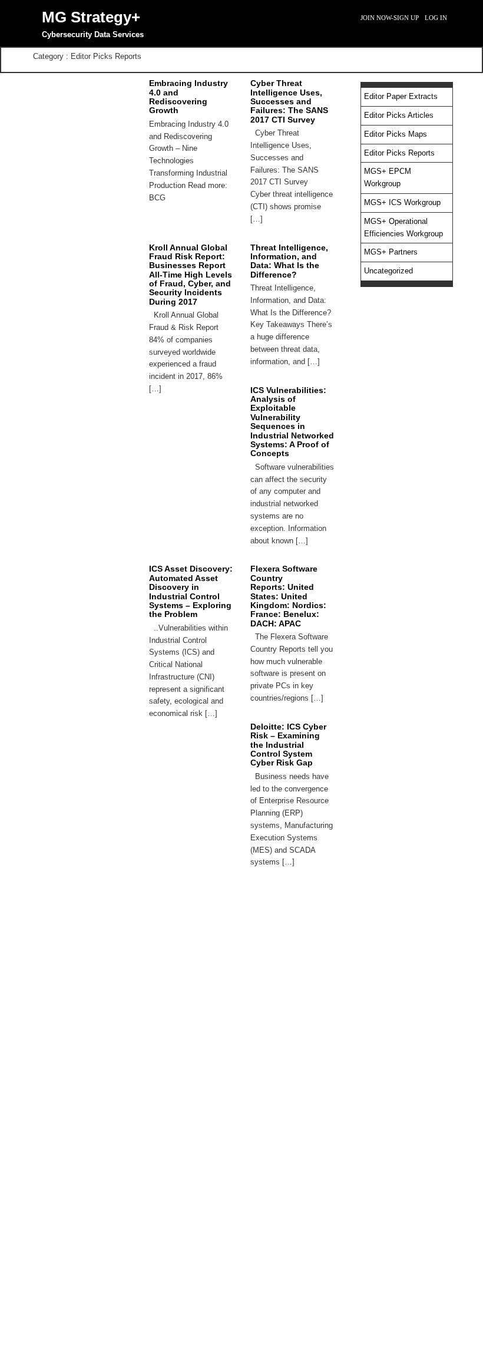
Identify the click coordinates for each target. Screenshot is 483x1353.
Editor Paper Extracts (401, 96)
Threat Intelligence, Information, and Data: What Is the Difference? (289, 261)
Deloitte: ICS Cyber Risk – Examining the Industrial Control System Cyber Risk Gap (288, 745)
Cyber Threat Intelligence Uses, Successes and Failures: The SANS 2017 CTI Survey (289, 101)
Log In (436, 17)
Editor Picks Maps (395, 134)
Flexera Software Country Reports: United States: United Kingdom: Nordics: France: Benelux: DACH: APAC (288, 596)
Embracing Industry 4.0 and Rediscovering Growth (188, 96)
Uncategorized (388, 270)
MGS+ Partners (391, 252)
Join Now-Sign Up (389, 17)
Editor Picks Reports (399, 152)
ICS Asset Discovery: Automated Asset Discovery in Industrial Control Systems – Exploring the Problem (191, 591)
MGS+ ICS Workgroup (402, 202)
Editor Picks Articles (399, 115)
